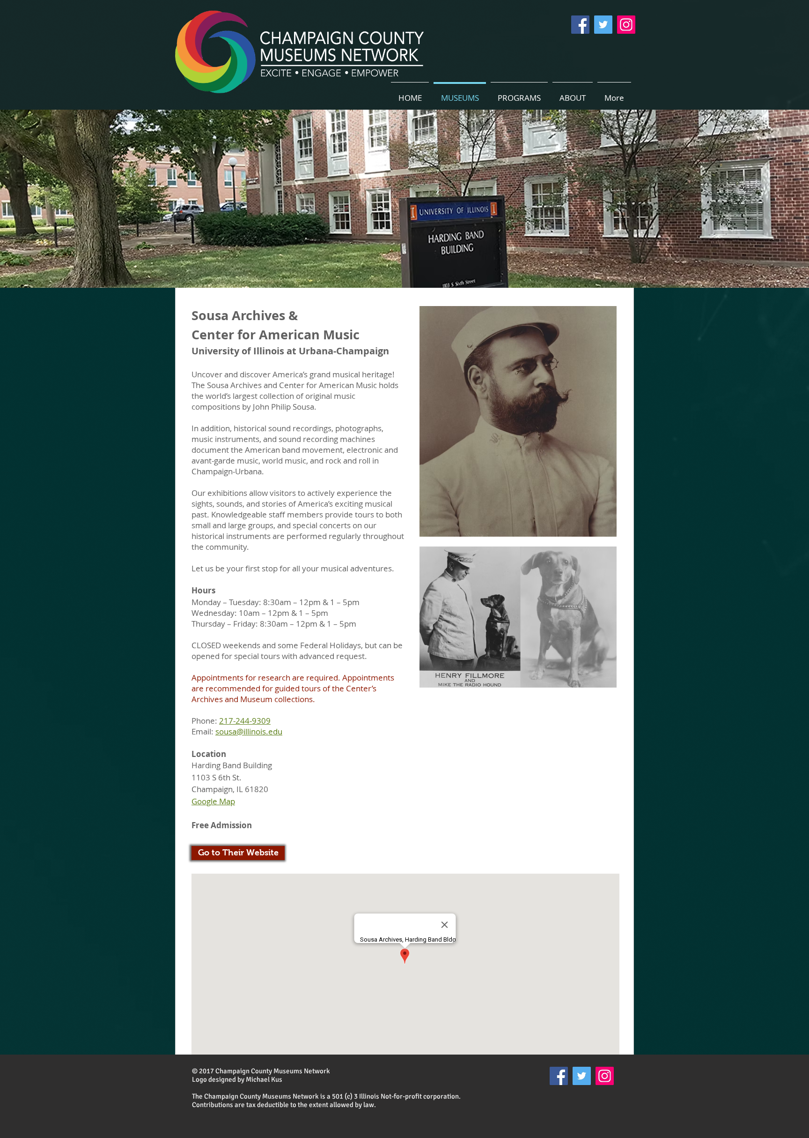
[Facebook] (580, 24)
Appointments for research (240, 677)
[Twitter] (603, 24)
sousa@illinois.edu (248, 731)
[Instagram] (626, 24)
